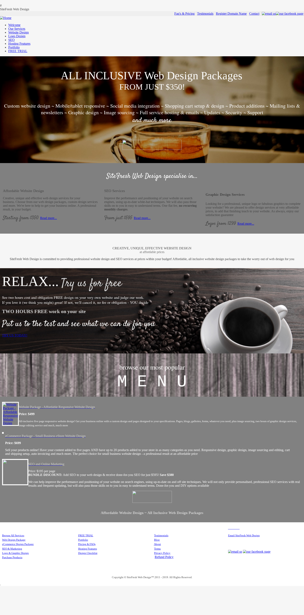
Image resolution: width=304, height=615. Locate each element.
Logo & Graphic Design (15, 553)
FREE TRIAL (85, 535)
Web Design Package (13, 539)
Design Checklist (87, 553)
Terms (157, 548)
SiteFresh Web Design (14, 9)
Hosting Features (87, 548)
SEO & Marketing (12, 548)
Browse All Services (13, 535)
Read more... (48, 218)
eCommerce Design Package (18, 544)
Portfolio (83, 539)
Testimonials (205, 13)
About (157, 544)
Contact (254, 13)
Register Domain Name (231, 13)
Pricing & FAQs (87, 544)
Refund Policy (164, 557)
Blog (157, 539)
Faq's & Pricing (184, 13)
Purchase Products (12, 557)
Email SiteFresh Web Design (244, 535)
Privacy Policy (162, 553)
